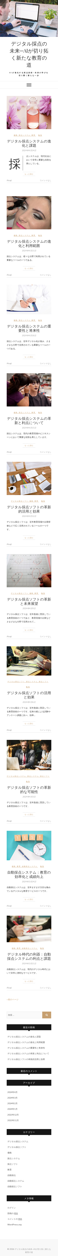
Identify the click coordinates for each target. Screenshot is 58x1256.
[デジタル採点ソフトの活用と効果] (29, 661)
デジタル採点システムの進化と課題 (29, 143)
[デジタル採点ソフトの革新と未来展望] (29, 570)
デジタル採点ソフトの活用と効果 (29, 694)
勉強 (40, 135)
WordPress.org (14, 1224)
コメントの (14, 1219)
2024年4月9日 (29, 608)
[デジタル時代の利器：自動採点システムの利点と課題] (29, 929)
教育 (33, 135)
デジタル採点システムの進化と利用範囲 (29, 243)
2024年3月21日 (29, 963)
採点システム (24, 135)
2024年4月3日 (29, 797)
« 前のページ (12, 999)
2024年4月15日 (29, 428)
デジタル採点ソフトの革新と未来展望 (29, 601)
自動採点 (11, 1175)
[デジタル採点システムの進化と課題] (29, 112)
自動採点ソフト (14, 1186)
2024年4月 (12, 1092)
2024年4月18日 (29, 335)
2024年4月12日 (29, 516)
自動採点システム (29, 866)
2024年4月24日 (29, 150)
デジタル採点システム (16, 776)
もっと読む (29, 174)
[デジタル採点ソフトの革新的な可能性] (29, 755)
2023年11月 (13, 1120)
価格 (16, 135)
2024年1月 (12, 1109)
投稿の (12, 1213)
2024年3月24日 (29, 881)
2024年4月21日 (29, 250)
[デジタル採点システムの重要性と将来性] (29, 299)
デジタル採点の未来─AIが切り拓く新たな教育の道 (29, 54)
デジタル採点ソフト (19, 501)
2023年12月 (13, 1114)
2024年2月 (12, 1103)
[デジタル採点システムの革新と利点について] (29, 389)
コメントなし (45, 180)
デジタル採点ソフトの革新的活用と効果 (29, 508)
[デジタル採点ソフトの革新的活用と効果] (29, 478)
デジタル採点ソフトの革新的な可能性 (29, 789)
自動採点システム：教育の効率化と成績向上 (29, 874)
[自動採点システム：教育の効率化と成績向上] (29, 845)
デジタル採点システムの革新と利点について (29, 420)
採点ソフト (43, 681)
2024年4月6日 (29, 702)
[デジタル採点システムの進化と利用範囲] (29, 212)
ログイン (11, 1207)
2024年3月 (12, 1097)
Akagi (9, 180)
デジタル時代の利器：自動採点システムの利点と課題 (29, 956)
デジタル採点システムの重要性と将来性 (29, 328)
